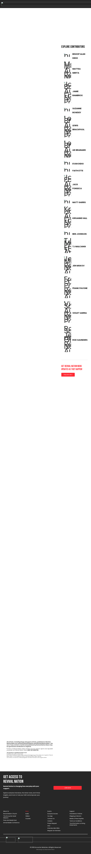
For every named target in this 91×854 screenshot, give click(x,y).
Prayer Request (52, 823)
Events (49, 811)
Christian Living (17, 31)
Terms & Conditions (76, 821)
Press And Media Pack (10, 820)
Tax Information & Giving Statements (77, 824)
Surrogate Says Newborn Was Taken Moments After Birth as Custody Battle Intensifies (43, 261)
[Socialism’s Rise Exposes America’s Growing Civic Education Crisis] (15, 95)
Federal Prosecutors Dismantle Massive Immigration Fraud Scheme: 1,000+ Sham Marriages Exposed (15, 715)
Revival (60, 31)
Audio (27, 814)
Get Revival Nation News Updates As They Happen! (71, 368)
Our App (50, 816)
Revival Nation (69, 31)
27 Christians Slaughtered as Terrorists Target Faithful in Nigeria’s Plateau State (14, 261)
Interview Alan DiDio (53, 828)
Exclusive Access (52, 814)
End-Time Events (35, 31)
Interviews (46, 31)
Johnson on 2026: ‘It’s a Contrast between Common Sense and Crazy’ (14, 412)
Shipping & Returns (75, 816)
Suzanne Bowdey (11, 415)
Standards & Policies (76, 814)
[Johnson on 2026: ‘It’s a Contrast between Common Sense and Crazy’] (15, 337)
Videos (27, 816)
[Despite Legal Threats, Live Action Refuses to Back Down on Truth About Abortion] (44, 337)
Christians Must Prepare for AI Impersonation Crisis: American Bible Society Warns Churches (43, 563)
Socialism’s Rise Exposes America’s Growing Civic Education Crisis (13, 110)
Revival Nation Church (10, 814)
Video (54, 35)
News (53, 31)
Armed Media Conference (11, 823)
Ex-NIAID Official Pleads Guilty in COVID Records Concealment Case (15, 562)
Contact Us (50, 818)
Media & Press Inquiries (77, 818)
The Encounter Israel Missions (9, 817)
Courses (27, 818)
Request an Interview (53, 830)
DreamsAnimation (49, 849)
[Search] (83, 37)
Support (72, 811)
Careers (49, 821)
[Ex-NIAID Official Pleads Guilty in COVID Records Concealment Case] (15, 487)
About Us (6, 811)
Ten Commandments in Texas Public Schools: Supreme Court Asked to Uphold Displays (44, 110)
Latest (26, 31)
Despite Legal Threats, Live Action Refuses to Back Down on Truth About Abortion (43, 412)
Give (48, 826)
